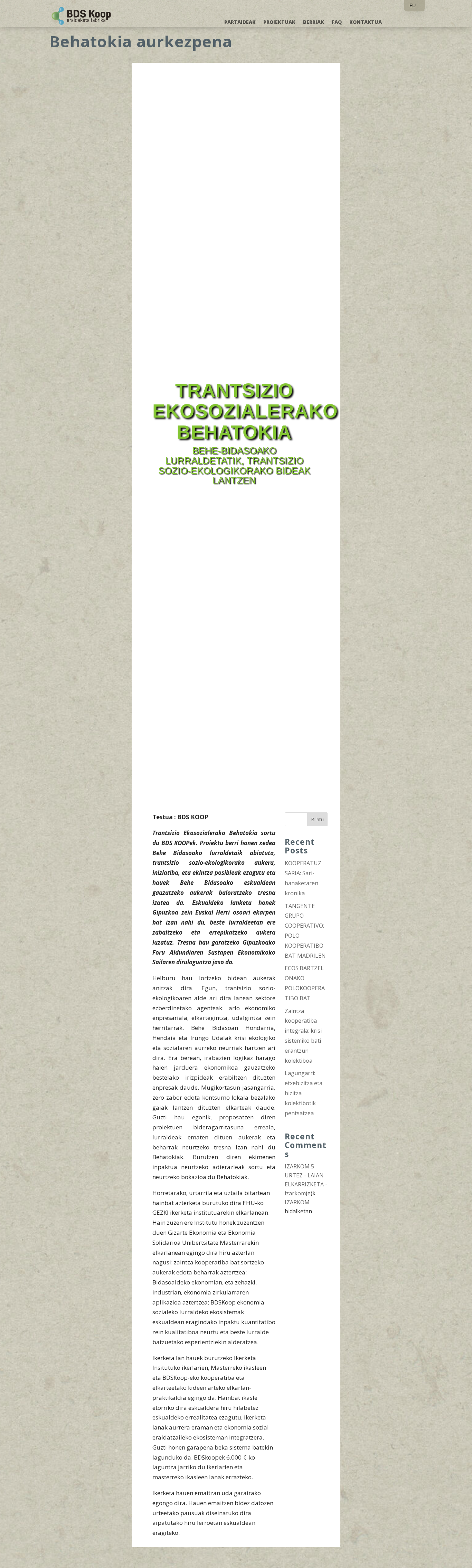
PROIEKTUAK (279, 22)
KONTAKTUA (365, 22)
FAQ (337, 22)
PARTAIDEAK (240, 22)
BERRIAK (313, 22)
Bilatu (317, 819)
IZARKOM (297, 1202)
